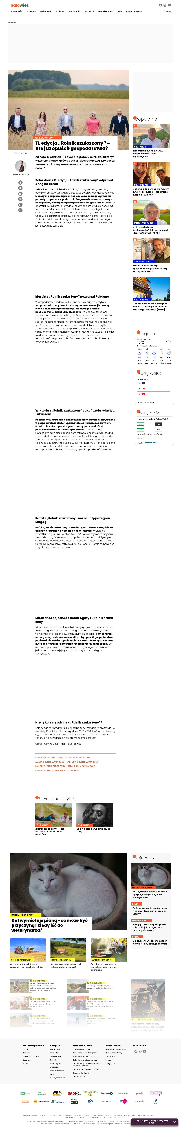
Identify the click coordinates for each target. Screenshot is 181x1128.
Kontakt (26, 1049)
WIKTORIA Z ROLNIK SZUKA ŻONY (82, 762)
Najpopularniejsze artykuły (116, 1049)
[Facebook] (160, 5)
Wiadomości (16, 11)
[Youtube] (169, 5)
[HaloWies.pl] (20, 5)
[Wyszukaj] (167, 11)
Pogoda (108, 1060)
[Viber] (20, 210)
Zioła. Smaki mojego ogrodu (85, 1060)
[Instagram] (165, 5)
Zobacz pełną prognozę (147, 363)
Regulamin (27, 1060)
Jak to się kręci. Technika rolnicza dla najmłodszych (87, 1064)
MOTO (119, 11)
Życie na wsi (45, 11)
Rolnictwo (60, 11)
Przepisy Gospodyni (81, 1049)
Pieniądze (31, 11)
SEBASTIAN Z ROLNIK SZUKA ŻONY (74, 757)
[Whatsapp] (20, 205)
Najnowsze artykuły (113, 1053)
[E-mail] (20, 199)
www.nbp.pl (149, 402)
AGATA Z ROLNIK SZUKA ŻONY (49, 762)
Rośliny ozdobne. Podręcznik (85, 1053)
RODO (25, 1063)
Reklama (26, 1053)
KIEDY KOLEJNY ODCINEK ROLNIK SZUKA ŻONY (57, 770)
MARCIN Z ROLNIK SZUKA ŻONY (50, 766)
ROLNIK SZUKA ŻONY (45, 757)
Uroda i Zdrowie (105, 11)
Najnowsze (145, 858)
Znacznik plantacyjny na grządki (87, 1069)
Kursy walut (110, 1063)
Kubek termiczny (80, 1076)
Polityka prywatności (31, 1056)
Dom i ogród (74, 11)
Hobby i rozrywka (134, 11)
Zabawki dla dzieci (81, 1073)
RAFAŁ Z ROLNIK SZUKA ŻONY (81, 766)
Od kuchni (89, 11)
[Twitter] (20, 188)
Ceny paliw (110, 1056)
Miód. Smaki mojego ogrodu (85, 1056)
